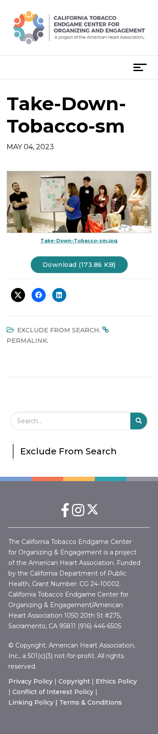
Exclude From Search (58, 330)
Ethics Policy (116, 681)
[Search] (138, 421)
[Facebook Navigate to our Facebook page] (65, 513)
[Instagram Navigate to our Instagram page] (78, 513)
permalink (27, 341)
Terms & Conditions (90, 702)
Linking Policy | (33, 702)
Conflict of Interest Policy (52, 692)
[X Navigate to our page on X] (93, 513)
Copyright (74, 681)
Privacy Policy (30, 681)
